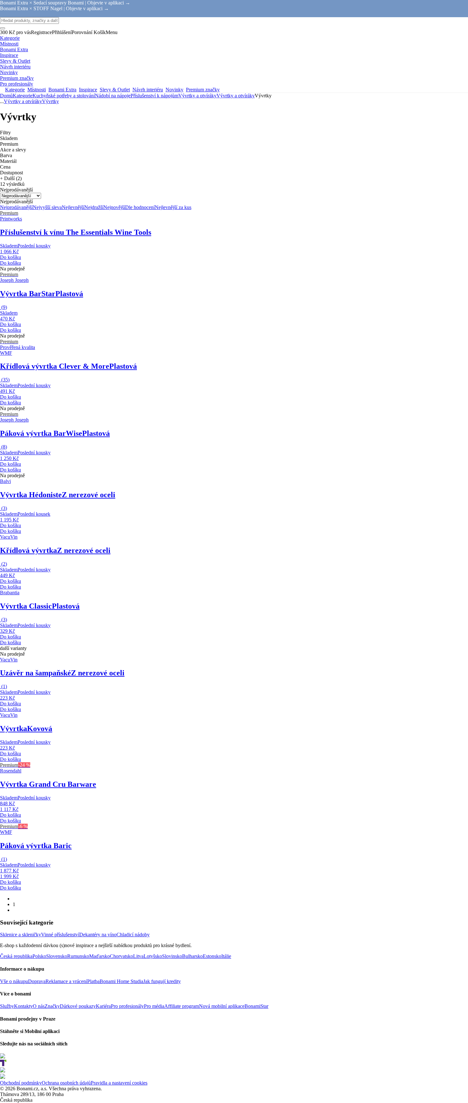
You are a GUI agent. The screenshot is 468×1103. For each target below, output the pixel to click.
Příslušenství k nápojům (154, 95)
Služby (7, 1006)
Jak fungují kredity (162, 981)
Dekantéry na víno (98, 934)
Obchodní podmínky (21, 1083)
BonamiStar (256, 1006)
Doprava (37, 981)
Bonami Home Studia (121, 981)
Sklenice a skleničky (20, 934)
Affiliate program (181, 1006)
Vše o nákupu (14, 981)
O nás (39, 1006)
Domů (6, 95)
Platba (93, 981)
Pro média (154, 1006)
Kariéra (103, 1006)
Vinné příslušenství (60, 934)
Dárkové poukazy (78, 1006)
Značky (52, 1006)
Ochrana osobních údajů (66, 1083)
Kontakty (23, 1006)
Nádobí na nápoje (113, 95)
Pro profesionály (127, 1006)
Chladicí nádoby (133, 934)
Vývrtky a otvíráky (235, 95)
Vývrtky (50, 101)
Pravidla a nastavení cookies (119, 1083)
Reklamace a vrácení (66, 981)
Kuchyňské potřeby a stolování (63, 95)
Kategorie (22, 95)
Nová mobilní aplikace (222, 1006)
